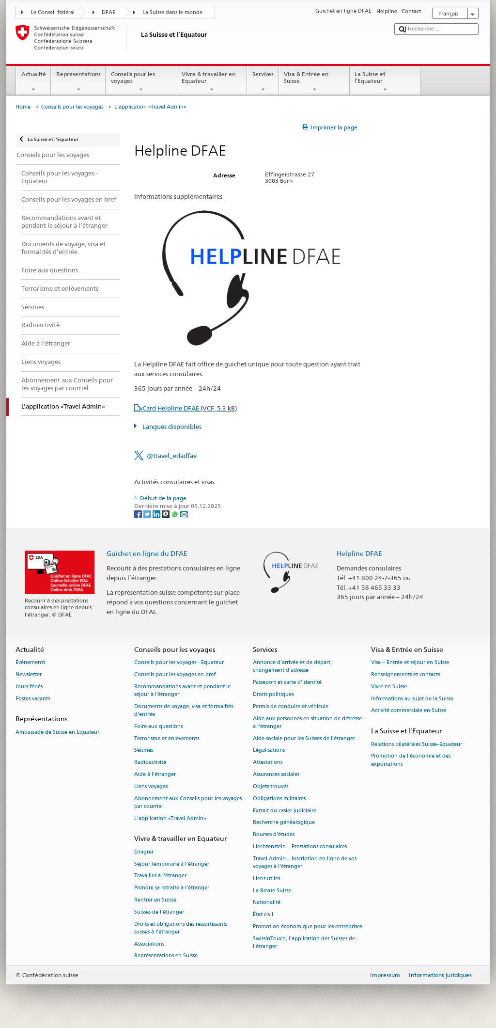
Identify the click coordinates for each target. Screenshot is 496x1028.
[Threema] (166, 513)
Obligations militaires (279, 798)
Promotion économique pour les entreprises (307, 926)
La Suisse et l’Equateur (370, 77)
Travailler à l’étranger (160, 876)
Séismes (143, 750)
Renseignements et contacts (405, 674)
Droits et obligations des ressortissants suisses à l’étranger (180, 928)
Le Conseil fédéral (53, 12)
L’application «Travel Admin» (170, 818)
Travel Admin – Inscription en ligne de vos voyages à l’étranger (304, 862)
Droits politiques (273, 694)
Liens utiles (266, 878)
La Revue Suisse (272, 890)
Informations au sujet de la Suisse (412, 699)
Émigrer (144, 852)
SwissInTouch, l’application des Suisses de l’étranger (304, 942)
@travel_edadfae (172, 455)
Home (23, 107)
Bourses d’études (273, 835)
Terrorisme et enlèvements (166, 738)
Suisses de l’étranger (159, 912)
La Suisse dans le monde (172, 12)
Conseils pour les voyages (133, 77)
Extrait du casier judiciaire (284, 810)
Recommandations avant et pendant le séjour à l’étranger (182, 690)
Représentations (78, 74)
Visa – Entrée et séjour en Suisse (410, 663)
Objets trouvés (270, 786)
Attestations (267, 762)
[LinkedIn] (157, 513)
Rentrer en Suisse (155, 900)
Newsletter (29, 674)
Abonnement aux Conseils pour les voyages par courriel (188, 802)
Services (263, 74)
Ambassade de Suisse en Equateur (57, 732)
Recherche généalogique (284, 823)
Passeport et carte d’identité (287, 683)
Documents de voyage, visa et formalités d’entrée (183, 710)
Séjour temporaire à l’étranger (171, 864)
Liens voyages (151, 786)
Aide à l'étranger (155, 774)
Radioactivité (150, 762)
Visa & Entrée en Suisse (306, 77)
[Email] (184, 513)
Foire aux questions (158, 726)
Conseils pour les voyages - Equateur (179, 663)
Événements (30, 663)
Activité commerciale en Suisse (408, 711)
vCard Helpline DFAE (188, 408)
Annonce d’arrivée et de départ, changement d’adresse (292, 667)
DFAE (108, 12)
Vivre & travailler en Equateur (208, 77)
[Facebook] (138, 513)
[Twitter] (148, 513)
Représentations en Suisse (166, 956)
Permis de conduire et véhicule (290, 706)
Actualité (33, 74)
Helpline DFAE (359, 553)
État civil (263, 915)
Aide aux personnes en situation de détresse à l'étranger (307, 722)
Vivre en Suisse (389, 686)
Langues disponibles (171, 426)
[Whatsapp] (175, 513)
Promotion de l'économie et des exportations (410, 760)
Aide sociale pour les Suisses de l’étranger (304, 738)
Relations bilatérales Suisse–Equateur (416, 744)
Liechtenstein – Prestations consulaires (300, 846)
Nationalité (266, 903)
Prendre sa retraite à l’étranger (171, 888)
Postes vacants (33, 699)
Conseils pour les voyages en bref (175, 674)
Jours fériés (29, 686)
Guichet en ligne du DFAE (147, 553)
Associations (149, 944)
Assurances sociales (276, 774)
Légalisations (269, 750)
